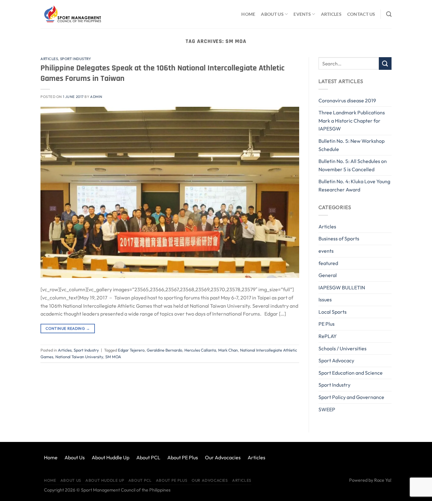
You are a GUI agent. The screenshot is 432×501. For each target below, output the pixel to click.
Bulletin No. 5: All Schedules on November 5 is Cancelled (352, 165)
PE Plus (326, 324)
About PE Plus (182, 457)
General (327, 275)
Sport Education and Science (350, 373)
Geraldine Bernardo (164, 350)
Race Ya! (383, 480)
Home (248, 14)
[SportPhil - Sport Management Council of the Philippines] (72, 14)
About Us (272, 14)
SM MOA (113, 356)
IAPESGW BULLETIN (341, 287)
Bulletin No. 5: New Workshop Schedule (351, 145)
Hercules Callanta (200, 350)
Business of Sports (338, 238)
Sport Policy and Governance (351, 397)
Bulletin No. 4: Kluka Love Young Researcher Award (354, 185)
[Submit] (385, 63)
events (326, 251)
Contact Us (361, 14)
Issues (325, 299)
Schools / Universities (342, 348)
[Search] (389, 14)
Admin (96, 96)
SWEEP (326, 409)
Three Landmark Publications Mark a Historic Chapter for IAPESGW (351, 120)
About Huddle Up (110, 457)
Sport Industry (75, 59)
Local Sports (332, 312)
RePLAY (327, 336)
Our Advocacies (223, 457)
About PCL (148, 457)
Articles (331, 14)
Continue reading (68, 328)
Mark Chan (228, 350)
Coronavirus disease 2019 (347, 100)
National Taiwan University (79, 356)
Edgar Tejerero (131, 350)
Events (302, 14)
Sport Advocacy (336, 360)
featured (328, 263)
